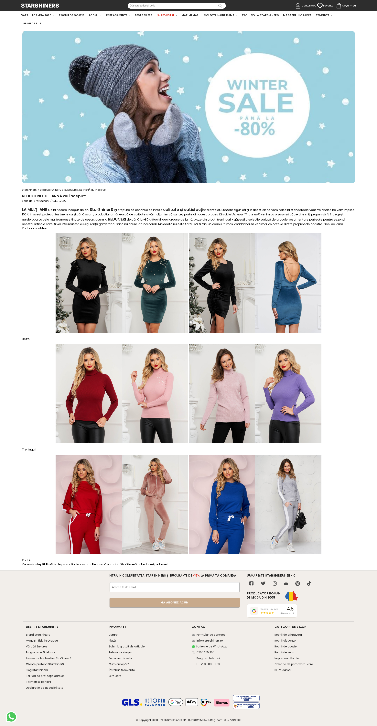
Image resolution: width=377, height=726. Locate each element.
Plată (112, 641)
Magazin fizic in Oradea (42, 641)
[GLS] (132, 705)
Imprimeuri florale (287, 658)
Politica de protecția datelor (45, 676)
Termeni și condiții (38, 682)
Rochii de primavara (288, 635)
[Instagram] (274, 584)
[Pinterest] (297, 584)
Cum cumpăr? (119, 664)
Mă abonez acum (175, 602)
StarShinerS (174, 720)
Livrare (113, 635)
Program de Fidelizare (40, 652)
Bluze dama (283, 670)
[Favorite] (320, 6)
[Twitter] (263, 584)
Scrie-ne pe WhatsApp (211, 646)
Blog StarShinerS (37, 670)
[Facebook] (251, 584)
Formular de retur (121, 658)
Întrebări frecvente (122, 670)
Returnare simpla (120, 652)
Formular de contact (211, 635)
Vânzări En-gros (36, 646)
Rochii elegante (285, 641)
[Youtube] (286, 584)
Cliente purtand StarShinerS (45, 664)
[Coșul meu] (338, 6)
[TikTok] (309, 584)
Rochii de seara (285, 652)
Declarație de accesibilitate (44, 688)
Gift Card (115, 676)
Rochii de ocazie (286, 646)
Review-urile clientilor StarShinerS (48, 658)
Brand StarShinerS (38, 635)
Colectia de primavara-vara (294, 664)
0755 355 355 (205, 652)
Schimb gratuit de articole (127, 646)
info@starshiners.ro (210, 641)
